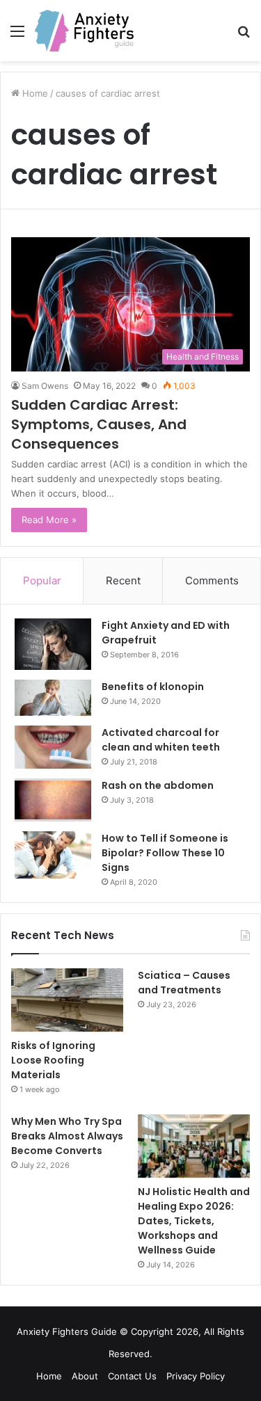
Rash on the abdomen (158, 785)
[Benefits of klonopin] (53, 698)
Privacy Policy (195, 1376)
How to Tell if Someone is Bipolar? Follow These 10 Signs (165, 852)
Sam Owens (45, 386)
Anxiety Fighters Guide (67, 1331)
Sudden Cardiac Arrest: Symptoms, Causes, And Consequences (99, 424)
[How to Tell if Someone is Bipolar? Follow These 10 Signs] (53, 855)
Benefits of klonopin (153, 687)
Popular (42, 580)
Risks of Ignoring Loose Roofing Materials (53, 1060)
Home (49, 1376)
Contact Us (132, 1376)
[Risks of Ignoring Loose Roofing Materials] (67, 1000)
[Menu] (17, 35)
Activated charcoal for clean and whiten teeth (161, 740)
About (85, 1376)
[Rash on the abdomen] (53, 800)
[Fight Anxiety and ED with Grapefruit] (53, 644)
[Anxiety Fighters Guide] (84, 30)
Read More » (49, 519)
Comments (212, 580)
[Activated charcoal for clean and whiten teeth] (53, 747)
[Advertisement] (130, 198)
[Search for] (244, 35)
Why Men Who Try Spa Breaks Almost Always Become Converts (67, 1136)
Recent (123, 580)
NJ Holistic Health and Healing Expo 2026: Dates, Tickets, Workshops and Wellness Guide (194, 1221)
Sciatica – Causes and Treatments (184, 982)
